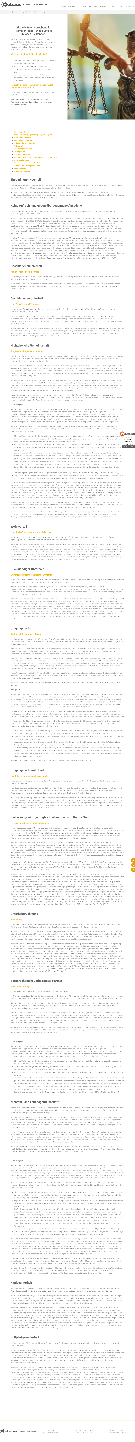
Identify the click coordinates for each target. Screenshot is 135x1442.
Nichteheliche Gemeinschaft (24, 143)
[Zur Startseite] (24, 7)
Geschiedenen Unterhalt (23, 140)
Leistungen (92, 6)
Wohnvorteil (18, 146)
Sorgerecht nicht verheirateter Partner (28, 163)
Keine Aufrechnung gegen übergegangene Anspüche (33, 135)
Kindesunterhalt (20, 169)
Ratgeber (83, 6)
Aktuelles (112, 6)
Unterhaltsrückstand (21, 160)
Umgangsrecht (19, 152)
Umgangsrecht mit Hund (23, 154)
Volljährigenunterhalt (22, 171)
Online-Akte (129, 6)
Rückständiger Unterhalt (23, 149)
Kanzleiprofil (72, 6)
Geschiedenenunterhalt (22, 137)
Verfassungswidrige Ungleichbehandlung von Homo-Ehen (35, 157)
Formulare (102, 6)
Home (64, 6)
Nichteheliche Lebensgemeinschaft (27, 166)
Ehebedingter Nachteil (22, 132)
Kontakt (120, 6)
